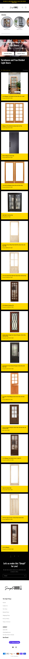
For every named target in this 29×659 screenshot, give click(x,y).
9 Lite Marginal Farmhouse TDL (8, 305)
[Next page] (18, 556)
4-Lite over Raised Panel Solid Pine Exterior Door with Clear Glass (14, 275)
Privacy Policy (6, 618)
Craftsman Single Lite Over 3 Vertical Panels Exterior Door (13, 517)
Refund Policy (6, 612)
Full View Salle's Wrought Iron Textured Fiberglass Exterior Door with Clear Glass (14, 335)
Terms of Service (6, 621)
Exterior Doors (8, 53)
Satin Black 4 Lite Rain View (7, 215)
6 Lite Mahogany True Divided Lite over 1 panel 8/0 (11, 458)
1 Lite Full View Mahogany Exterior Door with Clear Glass (12, 185)
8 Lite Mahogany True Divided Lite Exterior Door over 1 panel (13, 96)
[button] (2, 7)
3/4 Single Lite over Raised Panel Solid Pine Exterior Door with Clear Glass (13, 245)
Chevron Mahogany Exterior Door (8, 155)
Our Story (5, 609)
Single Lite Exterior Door (6, 487)
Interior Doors (21, 53)
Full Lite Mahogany (5, 547)
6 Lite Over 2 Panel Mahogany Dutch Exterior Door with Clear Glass (13, 397)
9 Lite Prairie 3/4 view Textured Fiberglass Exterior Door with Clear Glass (13, 366)
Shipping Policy (6, 615)
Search (4, 602)
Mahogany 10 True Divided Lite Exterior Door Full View (12, 126)
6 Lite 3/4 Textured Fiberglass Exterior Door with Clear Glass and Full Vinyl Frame (14, 428)
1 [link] (10, 556)
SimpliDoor (16, 656)
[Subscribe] (24, 575)
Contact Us (5, 605)
